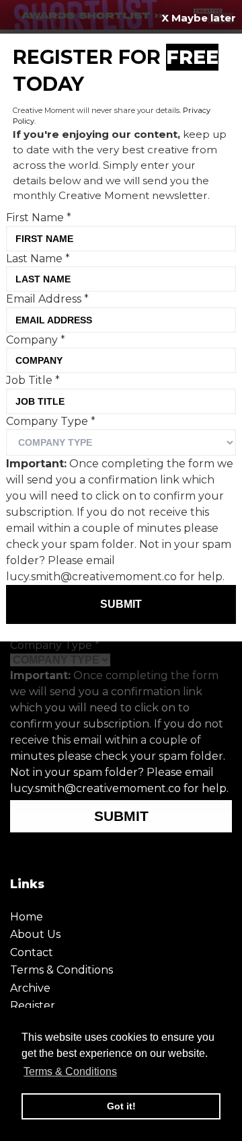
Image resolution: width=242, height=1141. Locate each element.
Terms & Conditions (61, 969)
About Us (35, 934)
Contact (31, 952)
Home (26, 916)
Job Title (33, 380)
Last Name (38, 258)
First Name (38, 217)
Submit (121, 816)
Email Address (47, 298)
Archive (30, 988)
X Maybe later (198, 17)
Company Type (54, 645)
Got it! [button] (121, 1106)
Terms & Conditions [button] (70, 1071)
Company (35, 339)
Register (32, 1005)
